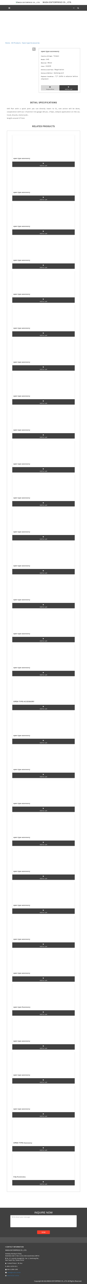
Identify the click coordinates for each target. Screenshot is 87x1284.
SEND (44, 1232)
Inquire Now (50, 89)
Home (7, 43)
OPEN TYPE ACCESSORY (23, 701)
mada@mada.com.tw (14, 1272)
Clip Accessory (19, 1177)
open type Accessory (21, 1007)
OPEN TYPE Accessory (22, 1143)
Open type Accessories (31, 43)
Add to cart (68, 89)
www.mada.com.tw (13, 1275)
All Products (16, 43)
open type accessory (21, 158)
